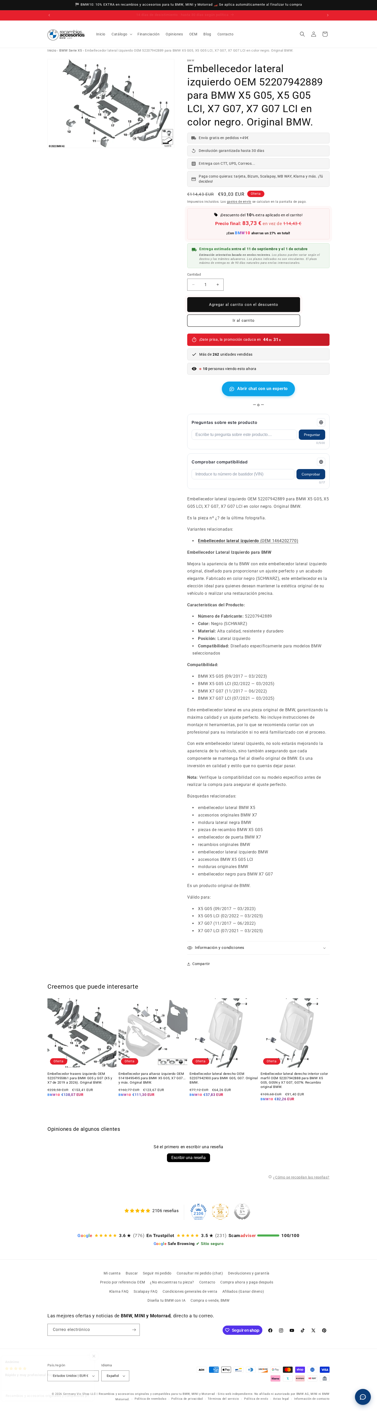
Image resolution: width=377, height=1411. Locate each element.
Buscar (132, 1273)
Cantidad (194, 274)
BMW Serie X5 (70, 50)
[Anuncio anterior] (49, 15)
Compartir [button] (201, 964)
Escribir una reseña (188, 1157)
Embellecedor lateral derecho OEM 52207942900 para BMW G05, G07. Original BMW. (224, 1078)
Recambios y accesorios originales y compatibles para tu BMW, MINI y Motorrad (157, 1394)
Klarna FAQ (119, 1291)
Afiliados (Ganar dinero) (243, 1291)
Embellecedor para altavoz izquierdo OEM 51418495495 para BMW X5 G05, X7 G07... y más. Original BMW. (152, 1078)
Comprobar (311, 474)
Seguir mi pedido (157, 1273)
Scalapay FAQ (145, 1291)
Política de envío (256, 1398)
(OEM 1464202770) (248, 540)
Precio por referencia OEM (122, 1282)
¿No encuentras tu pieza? (172, 1282)
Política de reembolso (150, 1398)
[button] (121, 34)
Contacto (207, 1282)
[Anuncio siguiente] (327, 15)
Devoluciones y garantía (249, 1273)
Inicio (51, 50)
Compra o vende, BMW (210, 1300)
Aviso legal (281, 1398)
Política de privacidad (187, 1398)
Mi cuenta (112, 1273)
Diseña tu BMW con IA (166, 1300)
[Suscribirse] (134, 1330)
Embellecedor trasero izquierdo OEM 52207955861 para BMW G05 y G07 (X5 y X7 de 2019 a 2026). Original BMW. (79, 1078)
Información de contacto (312, 1398)
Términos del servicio (223, 1398)
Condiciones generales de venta (190, 1291)
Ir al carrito (244, 320)
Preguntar (312, 435)
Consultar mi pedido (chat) (200, 1273)
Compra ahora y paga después (246, 1282)
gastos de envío (239, 201)
